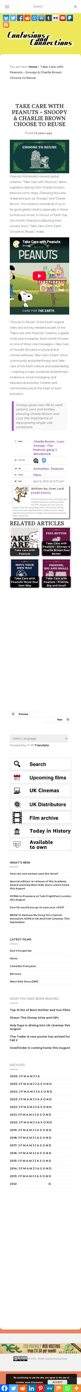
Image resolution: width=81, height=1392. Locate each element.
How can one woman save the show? (34, 873)
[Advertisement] (25, 1259)
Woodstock (42, 454)
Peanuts (57, 469)
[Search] (75, 7)
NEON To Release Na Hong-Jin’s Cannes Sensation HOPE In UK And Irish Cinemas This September (40, 919)
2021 (13, 1114)
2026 (13, 1076)
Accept (57, 1382)
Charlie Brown (44, 441)
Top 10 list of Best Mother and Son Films (40, 1010)
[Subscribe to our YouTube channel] (63, 18)
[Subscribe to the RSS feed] (6, 24)
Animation (41, 469)
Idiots (13, 958)
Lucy (60, 441)
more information (34, 1382)
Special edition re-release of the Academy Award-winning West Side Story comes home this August (39, 885)
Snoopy (39, 445)
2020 (13, 1122)
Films (37, 475)
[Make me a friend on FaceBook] (20, 18)
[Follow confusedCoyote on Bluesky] (6, 18)
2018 (13, 1138)
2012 (13, 1184)
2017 (13, 1145)
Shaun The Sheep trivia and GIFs (34, 1017)
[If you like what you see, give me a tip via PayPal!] (70, 18)
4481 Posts (40, 493)
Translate (42, 745)
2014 (13, 1168)
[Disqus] (40, 644)
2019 (13, 1130)
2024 (13, 1091)
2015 (13, 1161)
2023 (13, 1099)
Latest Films (20, 939)
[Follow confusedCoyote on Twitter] (13, 18)
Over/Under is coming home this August (40, 1048)
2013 (13, 1176)
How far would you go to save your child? (37, 907)
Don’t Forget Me (21, 950)
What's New (20, 862)
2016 (13, 1153)
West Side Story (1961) (24, 981)
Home (33, 67)
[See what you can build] (34, 18)
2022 (13, 1107)
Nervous (15, 973)
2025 (13, 1084)
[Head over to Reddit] (27, 18)
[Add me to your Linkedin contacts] (41, 18)
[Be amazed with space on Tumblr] (48, 18)
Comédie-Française (23, 966)
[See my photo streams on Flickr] (56, 18)
